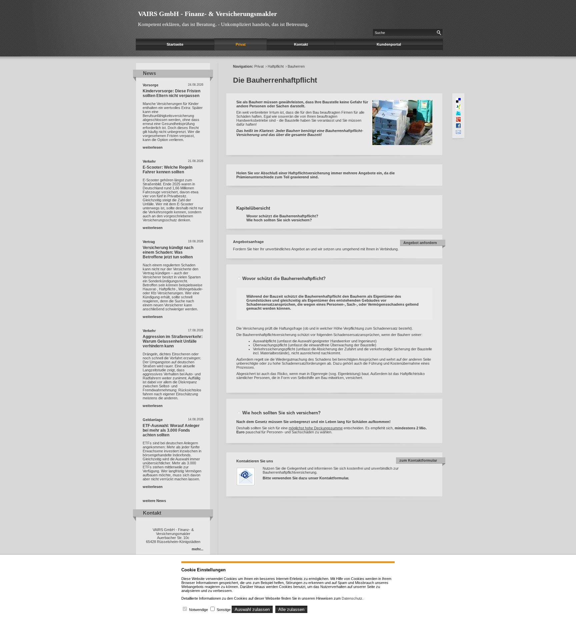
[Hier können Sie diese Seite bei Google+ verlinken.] (458, 119)
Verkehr (149, 161)
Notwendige (198, 610)
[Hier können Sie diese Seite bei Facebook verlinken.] (458, 125)
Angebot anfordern (420, 243)
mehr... (197, 549)
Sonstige (224, 610)
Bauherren (296, 66)
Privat (241, 44)
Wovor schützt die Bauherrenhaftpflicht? (282, 216)
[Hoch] (239, 278)
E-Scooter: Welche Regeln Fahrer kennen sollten (167, 169)
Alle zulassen (291, 609)
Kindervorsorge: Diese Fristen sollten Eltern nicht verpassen (171, 93)
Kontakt (301, 44)
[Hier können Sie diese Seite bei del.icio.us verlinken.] (458, 100)
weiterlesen (153, 147)
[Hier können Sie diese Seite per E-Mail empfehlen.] (458, 132)
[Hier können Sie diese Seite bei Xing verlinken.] (458, 106)
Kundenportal (389, 44)
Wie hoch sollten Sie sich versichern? (279, 220)
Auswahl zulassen (252, 609)
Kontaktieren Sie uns (254, 461)
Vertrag (149, 242)
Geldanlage (153, 420)
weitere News (154, 501)
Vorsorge (150, 85)
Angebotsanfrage (248, 242)
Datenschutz (352, 598)
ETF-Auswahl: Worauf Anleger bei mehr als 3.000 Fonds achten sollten (171, 430)
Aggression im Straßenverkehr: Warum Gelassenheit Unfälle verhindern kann (173, 341)
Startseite (175, 44)
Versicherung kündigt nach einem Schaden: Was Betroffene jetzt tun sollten (168, 252)
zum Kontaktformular (418, 460)
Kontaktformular (333, 478)
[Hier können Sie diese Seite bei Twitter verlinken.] (458, 113)
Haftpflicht (276, 66)
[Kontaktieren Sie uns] (249, 488)
